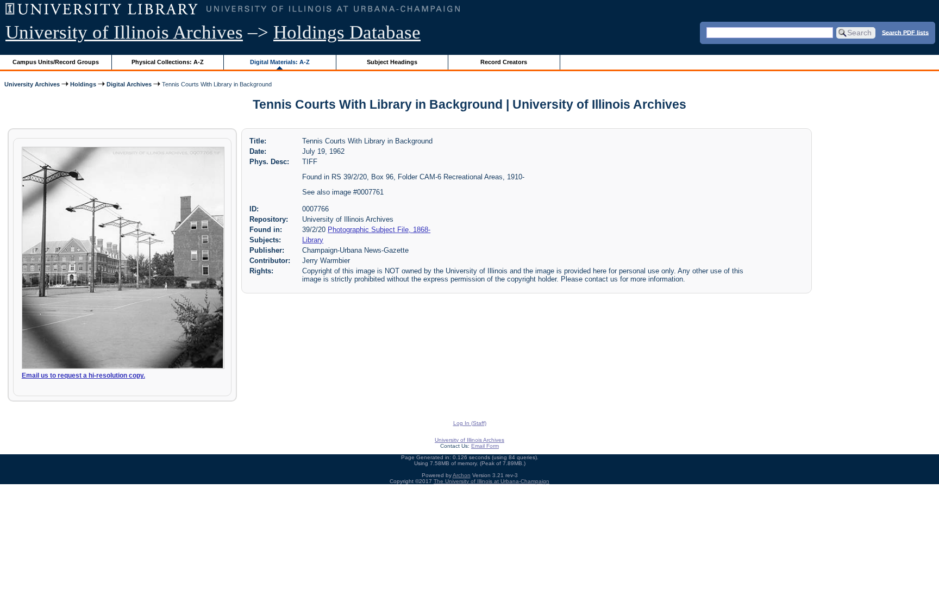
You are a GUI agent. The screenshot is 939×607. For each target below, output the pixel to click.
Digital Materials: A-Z (280, 62)
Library (312, 240)
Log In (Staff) (469, 423)
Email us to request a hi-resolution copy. (83, 375)
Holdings (83, 84)
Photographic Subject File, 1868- (379, 230)
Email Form (485, 446)
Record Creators (503, 62)
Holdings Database (347, 32)
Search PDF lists (905, 32)
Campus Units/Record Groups (55, 62)
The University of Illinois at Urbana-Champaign (491, 481)
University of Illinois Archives (124, 32)
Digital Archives (129, 84)
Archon (462, 475)
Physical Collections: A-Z (168, 62)
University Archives (32, 84)
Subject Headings (392, 62)
